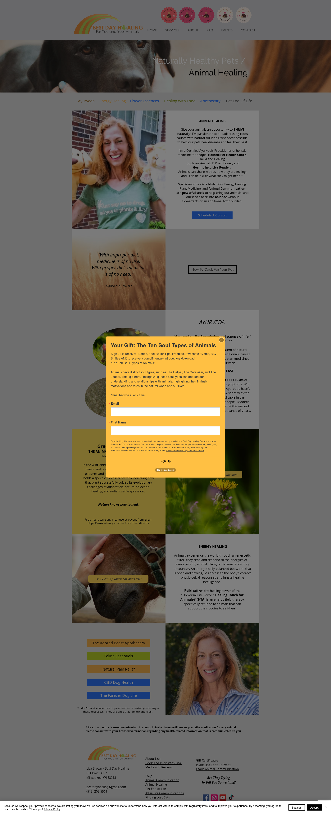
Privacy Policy (52, 809)
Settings (297, 807)
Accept (314, 807)
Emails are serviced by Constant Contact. (185, 450)
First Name (118, 422)
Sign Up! (165, 461)
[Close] (221, 340)
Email (115, 403)
